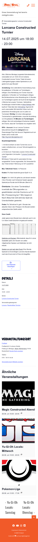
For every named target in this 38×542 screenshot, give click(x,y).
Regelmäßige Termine (13, 305)
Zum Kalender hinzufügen (11, 265)
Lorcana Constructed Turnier (10, 298)
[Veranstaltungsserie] (21, 413)
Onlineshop (21, 107)
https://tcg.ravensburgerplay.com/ (12, 137)
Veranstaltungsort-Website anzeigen (12, 362)
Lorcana (4, 305)
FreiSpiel (4, 343)
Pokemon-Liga (11, 489)
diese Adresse (27, 104)
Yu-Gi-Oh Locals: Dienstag (28, 507)
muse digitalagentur (24, 536)
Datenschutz (22, 530)
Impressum (15, 530)
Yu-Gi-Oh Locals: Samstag (11, 507)
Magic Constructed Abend (18, 409)
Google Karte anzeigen (16, 351)
